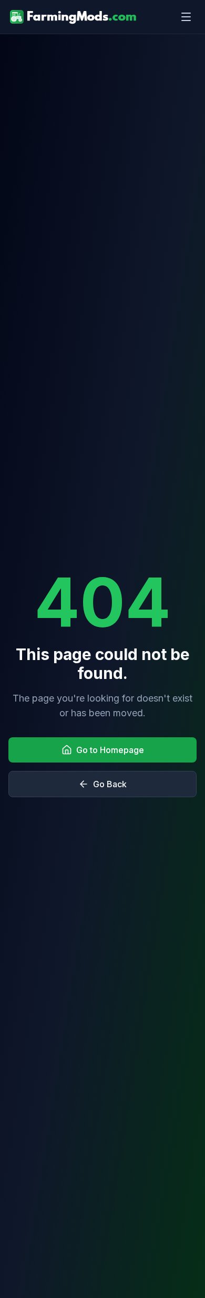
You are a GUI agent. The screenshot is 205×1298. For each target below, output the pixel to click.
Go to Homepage (110, 750)
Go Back (110, 784)
